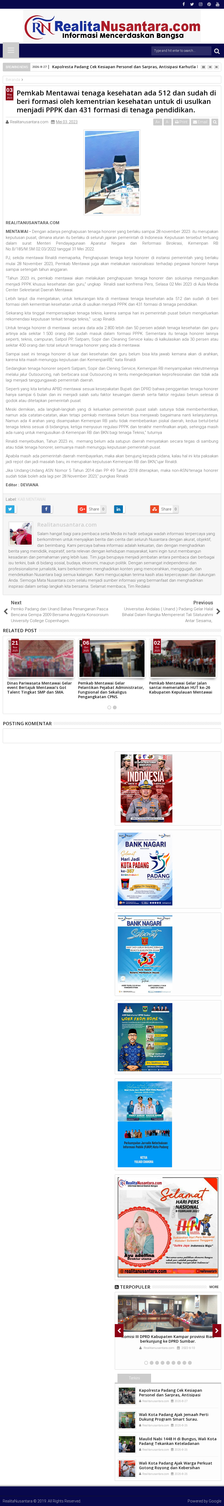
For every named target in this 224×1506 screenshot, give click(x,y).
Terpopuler (135, 1287)
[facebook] (183, 4)
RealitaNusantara (18, 1501)
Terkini (134, 1378)
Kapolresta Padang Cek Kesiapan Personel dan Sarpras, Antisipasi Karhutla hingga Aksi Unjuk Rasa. (171, 1395)
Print (183, 122)
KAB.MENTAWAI (32, 499)
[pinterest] (209, 4)
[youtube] (217, 4)
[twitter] (192, 4)
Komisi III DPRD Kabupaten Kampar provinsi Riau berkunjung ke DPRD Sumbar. (168, 1339)
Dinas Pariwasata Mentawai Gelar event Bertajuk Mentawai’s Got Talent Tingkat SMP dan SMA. (39, 687)
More (214, 1287)
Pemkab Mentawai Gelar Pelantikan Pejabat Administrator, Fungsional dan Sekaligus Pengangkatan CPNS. (111, 689)
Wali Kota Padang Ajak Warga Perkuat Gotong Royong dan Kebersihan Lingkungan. (175, 1467)
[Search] (217, 50)
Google (215, 1501)
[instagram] (200, 4)
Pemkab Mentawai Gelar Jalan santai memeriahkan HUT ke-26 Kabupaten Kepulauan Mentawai (180, 687)
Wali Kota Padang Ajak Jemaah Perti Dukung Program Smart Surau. (173, 1417)
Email (202, 122)
